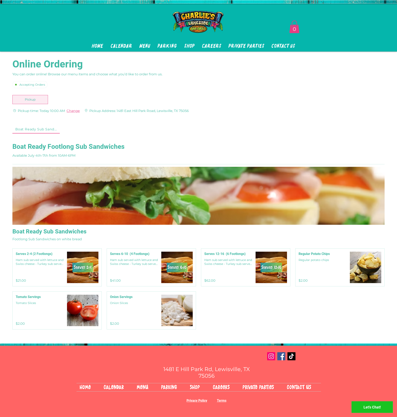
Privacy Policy (197, 401)
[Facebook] (281, 356)
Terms (221, 401)
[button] (294, 26)
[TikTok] (291, 356)
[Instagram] (271, 356)
